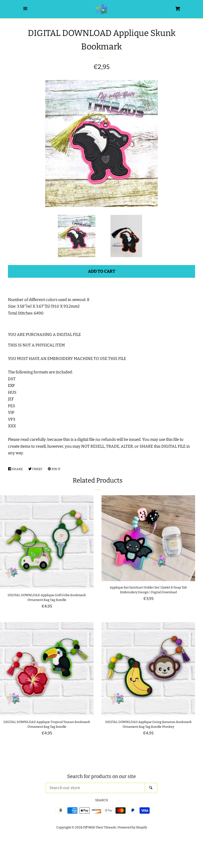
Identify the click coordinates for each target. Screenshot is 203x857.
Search (101, 800)
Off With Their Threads (99, 827)
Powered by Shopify (132, 827)
